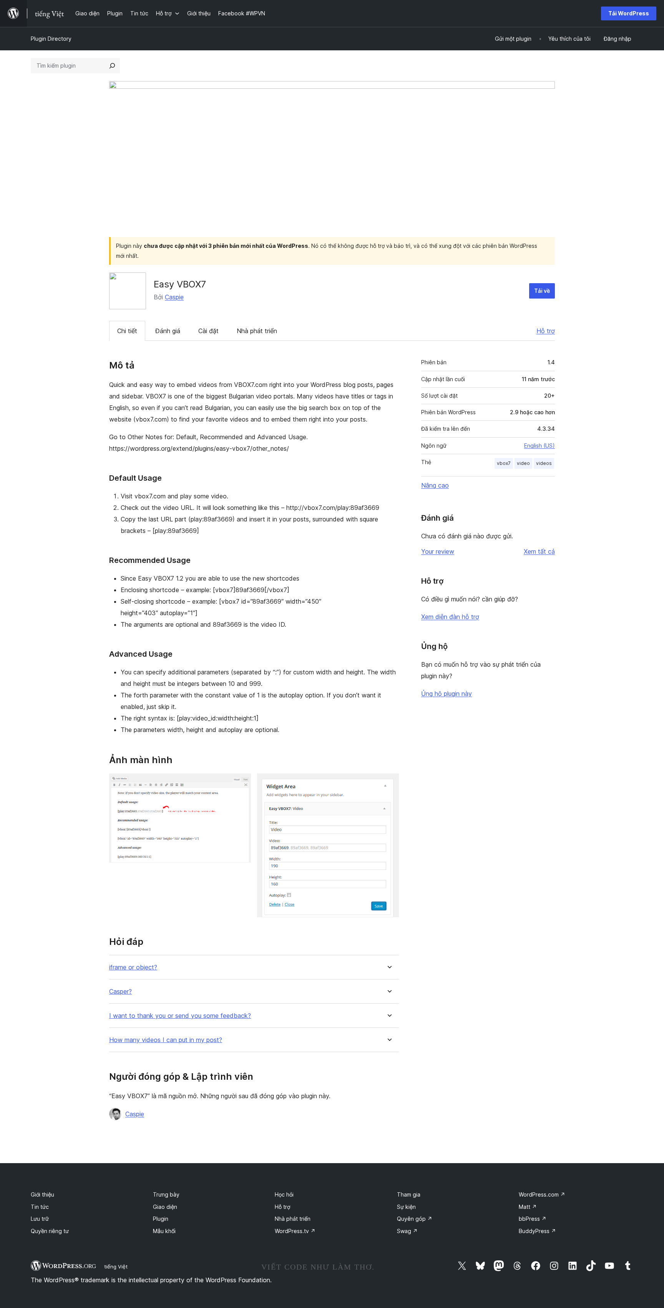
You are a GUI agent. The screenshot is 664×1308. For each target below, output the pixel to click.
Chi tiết (127, 331)
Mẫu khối (164, 1231)
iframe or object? (133, 967)
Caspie (174, 297)
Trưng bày (166, 1194)
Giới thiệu (42, 1194)
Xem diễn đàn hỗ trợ (450, 617)
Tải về (542, 290)
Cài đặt (208, 331)
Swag (407, 1231)
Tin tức (40, 1206)
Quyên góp (414, 1218)
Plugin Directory (51, 38)
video (523, 463)
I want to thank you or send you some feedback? (180, 1015)
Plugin (160, 1218)
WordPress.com (542, 1194)
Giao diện (165, 1206)
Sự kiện (406, 1206)
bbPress (532, 1218)
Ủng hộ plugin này (446, 693)
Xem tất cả (539, 551)
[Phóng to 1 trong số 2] (240, 784)
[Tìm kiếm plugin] (112, 65)
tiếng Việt (116, 1266)
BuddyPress (537, 1231)
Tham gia (408, 1194)
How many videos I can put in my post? (165, 1040)
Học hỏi (284, 1194)
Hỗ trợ (545, 331)
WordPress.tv (295, 1231)
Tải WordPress (628, 13)
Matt (528, 1206)
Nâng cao (435, 485)
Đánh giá (167, 331)
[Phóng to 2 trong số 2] (388, 784)
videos (544, 463)
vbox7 (504, 463)
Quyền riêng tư (50, 1231)
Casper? (120, 991)
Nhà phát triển (257, 331)
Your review (437, 551)
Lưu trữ (40, 1218)
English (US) (539, 445)
